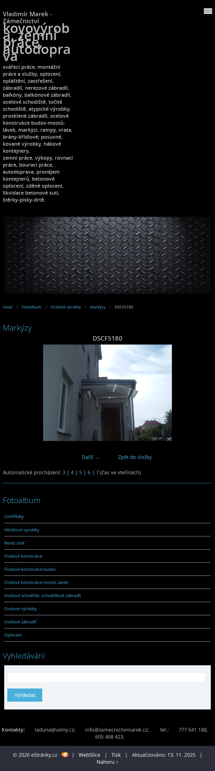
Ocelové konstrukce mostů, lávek (36, 582)
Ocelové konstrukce (23, 556)
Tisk (116, 754)
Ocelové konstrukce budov (30, 569)
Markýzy (98, 307)
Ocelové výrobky (66, 307)
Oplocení (13, 635)
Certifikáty (14, 516)
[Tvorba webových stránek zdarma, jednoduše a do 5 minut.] (65, 754)
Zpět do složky (135, 457)
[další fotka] (203, 393)
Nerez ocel (14, 543)
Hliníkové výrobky (21, 529)
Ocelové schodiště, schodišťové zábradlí (42, 595)
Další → (91, 457)
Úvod (7, 307)
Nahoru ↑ (107, 761)
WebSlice (89, 754)
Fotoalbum (31, 307)
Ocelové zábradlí (20, 621)
